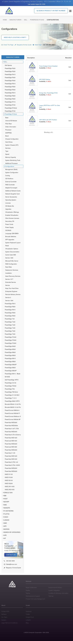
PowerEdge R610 (10, 93)
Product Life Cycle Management (35, 599)
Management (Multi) (11, 169)
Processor (8, 130)
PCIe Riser (8, 124)
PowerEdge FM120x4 (11, 392)
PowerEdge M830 (10, 368)
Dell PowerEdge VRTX (11, 380)
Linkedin (28, 620)
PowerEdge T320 (10, 322)
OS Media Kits (9, 206)
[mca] (12, 584)
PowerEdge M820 (10, 361)
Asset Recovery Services (12, 276)
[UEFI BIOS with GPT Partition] (32, 121)
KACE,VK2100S (9, 489)
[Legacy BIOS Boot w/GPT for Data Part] (32, 107)
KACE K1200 (9, 477)
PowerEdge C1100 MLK (12, 395)
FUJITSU (6, 514)
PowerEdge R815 (10, 303)
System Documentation (12, 252)
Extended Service (10, 282)
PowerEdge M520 (10, 349)
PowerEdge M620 (10, 352)
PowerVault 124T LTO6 (12, 428)
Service (7, 285)
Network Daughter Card (12, 194)
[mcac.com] (9, 10)
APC (5, 526)
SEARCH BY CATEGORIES (12, 532)
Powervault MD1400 (11, 441)
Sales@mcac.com (11, 564)
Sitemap (50, 596)
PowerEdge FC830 (10, 343)
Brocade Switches (10, 236)
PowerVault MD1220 (11, 456)
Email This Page (8, 45)
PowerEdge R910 (10, 310)
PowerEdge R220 (10, 68)
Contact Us (11, 555)
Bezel (7, 136)
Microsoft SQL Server (11, 261)
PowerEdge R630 (10, 99)
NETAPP (6, 502)
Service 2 (8, 297)
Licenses (8, 203)
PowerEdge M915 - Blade (12, 374)
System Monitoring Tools (12, 160)
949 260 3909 (10, 561)
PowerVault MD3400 (11, 432)
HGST (6, 499)
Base (6, 118)
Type (6, 151)
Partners (3, 614)
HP (5, 538)
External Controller (11, 182)
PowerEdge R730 (10, 111)
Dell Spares (8, 65)
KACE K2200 (9, 483)
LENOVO (6, 520)
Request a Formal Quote (13, 568)
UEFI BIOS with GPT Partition (48, 120)
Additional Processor (11, 163)
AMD (5, 523)
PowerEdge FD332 (10, 386)
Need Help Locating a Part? (15, 37)
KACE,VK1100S (9, 486)
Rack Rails (8, 267)
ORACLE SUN (8, 493)
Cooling (7, 175)
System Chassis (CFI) (11, 145)
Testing (28, 593)
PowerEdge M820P (10, 364)
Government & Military (55, 587)
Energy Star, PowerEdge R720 (48, 93)
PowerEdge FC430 (10, 337)
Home (5, 20)
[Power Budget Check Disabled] (32, 67)
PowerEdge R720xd (11, 108)
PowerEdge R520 (10, 87)
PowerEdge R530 (10, 90)
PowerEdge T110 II (10, 398)
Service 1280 (9, 258)
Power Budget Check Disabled (48, 66)
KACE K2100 (9, 480)
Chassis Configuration (12, 139)
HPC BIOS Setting (44, 79)
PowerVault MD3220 (11, 471)
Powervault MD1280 (11, 447)
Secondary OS (9, 221)
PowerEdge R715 (10, 102)
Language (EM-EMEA (11, 233)
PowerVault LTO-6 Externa (13, 435)
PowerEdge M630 (10, 355)
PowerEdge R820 (10, 307)
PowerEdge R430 (10, 80)
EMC (5, 505)
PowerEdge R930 (10, 316)
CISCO (6, 517)
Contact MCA (5, 611)
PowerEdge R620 (10, 96)
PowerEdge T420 (10, 325)
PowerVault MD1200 (11, 459)
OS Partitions (9, 178)
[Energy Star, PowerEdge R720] (32, 94)
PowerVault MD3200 (11, 468)
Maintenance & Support (33, 596)
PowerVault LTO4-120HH (12, 465)
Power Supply (9, 227)
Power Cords (9, 224)
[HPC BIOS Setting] (32, 80)
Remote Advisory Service (12, 294)
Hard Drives (8, 142)
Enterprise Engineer (11, 291)
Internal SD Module (11, 121)
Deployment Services (11, 270)
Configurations (9, 166)
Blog (27, 623)
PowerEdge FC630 (10, 340)
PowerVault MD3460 (11, 450)
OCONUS (8, 230)
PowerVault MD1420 (11, 438)
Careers (3, 620)
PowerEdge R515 (10, 84)
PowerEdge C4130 (10, 383)
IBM (5, 496)
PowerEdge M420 (10, 346)
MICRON (6, 529)
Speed (7, 154)
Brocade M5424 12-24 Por (13, 404)
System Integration (54, 590)
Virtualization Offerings (12, 212)
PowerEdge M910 (10, 358)
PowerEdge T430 (10, 328)
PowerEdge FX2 (10, 389)
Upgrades (8, 209)
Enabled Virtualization (11, 215)
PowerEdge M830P (10, 371)
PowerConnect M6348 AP (12, 419)
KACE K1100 (9, 474)
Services (7, 148)
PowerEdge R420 (10, 77)
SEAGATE (7, 508)
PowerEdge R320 (10, 71)
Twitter (28, 614)
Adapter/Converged (11, 188)
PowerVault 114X (10, 453)
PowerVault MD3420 (11, 444)
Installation (8, 273)
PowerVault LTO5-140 (11, 462)
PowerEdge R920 (10, 313)
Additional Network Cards (13, 191)
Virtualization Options (11, 249)
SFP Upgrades (9, 239)
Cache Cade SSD (10, 255)
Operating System (10, 200)
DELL (25, 20)
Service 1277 (9, 279)
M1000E (7, 377)
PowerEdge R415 (10, 74)
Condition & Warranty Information (58, 593)
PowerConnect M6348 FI (12, 413)
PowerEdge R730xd (37, 20)
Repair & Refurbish (31, 587)
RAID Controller (10, 185)
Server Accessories (11, 197)
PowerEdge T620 (10, 331)
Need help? (44, 45)
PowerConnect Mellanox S (13, 416)
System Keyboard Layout (12, 243)
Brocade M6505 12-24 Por (13, 407)
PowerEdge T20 (10, 319)
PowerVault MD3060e (11, 425)
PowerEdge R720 (10, 105)
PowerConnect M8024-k (12, 410)
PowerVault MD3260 (11, 422)
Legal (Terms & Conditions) (9, 623)
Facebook (28, 611)
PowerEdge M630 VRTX (12, 401)
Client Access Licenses (12, 218)
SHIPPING (8, 133)
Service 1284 (9, 300)
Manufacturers (15, 20)
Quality (28, 590)
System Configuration (11, 172)
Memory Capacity (10, 157)
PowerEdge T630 (10, 334)
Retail (7, 246)
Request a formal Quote (23, 45)
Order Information (10, 127)
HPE (5, 535)
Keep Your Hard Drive (11, 288)
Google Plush (30, 617)
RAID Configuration (11, 264)
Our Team (4, 617)
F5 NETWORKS (8, 511)
